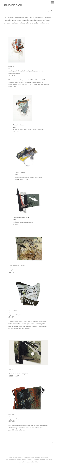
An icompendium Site (31, 462)
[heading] (13, 5)
